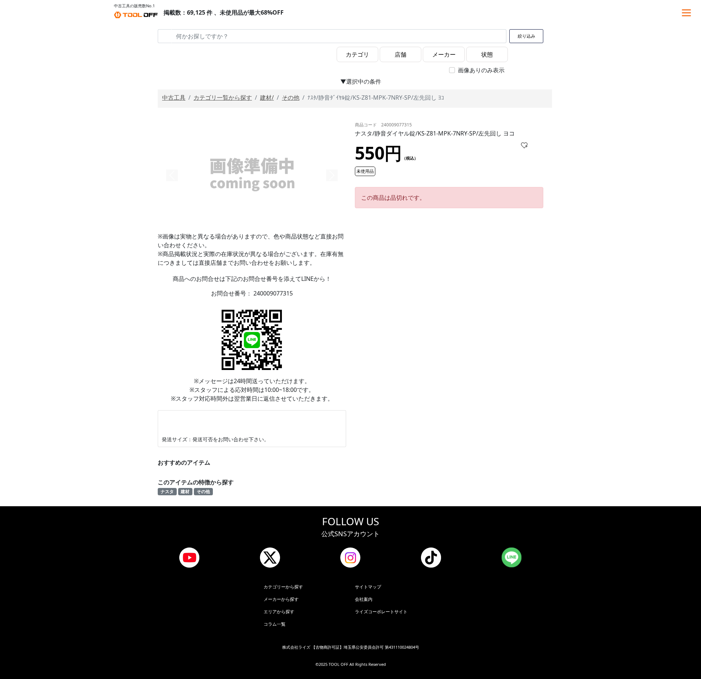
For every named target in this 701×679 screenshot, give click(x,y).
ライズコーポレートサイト (381, 612)
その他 (290, 98)
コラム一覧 (275, 624)
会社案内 (363, 599)
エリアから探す (279, 612)
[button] (172, 175)
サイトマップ (368, 587)
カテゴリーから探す (283, 587)
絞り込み (526, 36)
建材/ (267, 98)
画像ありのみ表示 (481, 70)
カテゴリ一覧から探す (223, 98)
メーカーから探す (281, 599)
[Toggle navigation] (686, 12)
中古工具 (173, 98)
